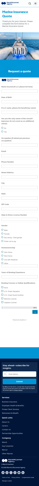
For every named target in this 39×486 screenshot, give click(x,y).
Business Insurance (9, 402)
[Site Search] (30, 3)
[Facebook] (15, 472)
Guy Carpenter (7, 446)
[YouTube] (18, 472)
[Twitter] (11, 472)
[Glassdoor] (3, 473)
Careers (5, 426)
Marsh (4, 442)
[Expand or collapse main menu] (35, 3)
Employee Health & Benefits (13, 405)
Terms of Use (6, 477)
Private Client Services (10, 409)
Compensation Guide (28, 477)
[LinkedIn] (22, 472)
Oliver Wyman (7, 453)
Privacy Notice (16, 477)
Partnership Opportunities (12, 433)
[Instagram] (7, 473)
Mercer (5, 450)
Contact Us (6, 429)
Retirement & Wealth (10, 413)
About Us (5, 422)
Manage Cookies (7, 481)
